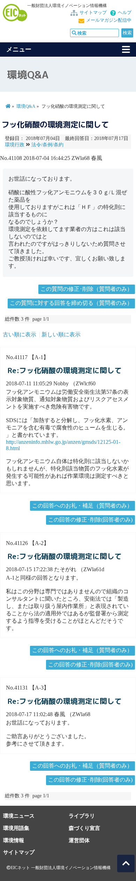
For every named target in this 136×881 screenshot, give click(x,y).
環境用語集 (16, 828)
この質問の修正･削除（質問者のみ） (86, 289)
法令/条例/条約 (47, 144)
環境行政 (14, 144)
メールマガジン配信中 (108, 20)
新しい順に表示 (61, 334)
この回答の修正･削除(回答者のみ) (90, 520)
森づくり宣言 (84, 828)
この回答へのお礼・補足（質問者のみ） (82, 506)
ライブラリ (82, 816)
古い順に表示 (19, 334)
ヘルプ (124, 12)
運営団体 (79, 840)
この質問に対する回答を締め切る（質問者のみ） (71, 303)
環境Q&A (25, 106)
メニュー (18, 49)
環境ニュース (19, 816)
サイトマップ (93, 12)
